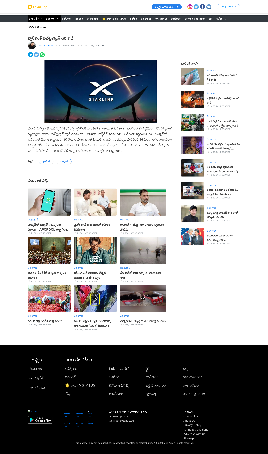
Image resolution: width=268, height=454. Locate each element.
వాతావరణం (191, 385)
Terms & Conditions (195, 429)
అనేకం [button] (219, 18)
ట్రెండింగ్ (70, 377)
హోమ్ (31, 27)
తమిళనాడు (37, 387)
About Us (189, 420)
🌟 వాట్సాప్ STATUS (80, 385)
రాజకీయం (116, 393)
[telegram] (31, 56)
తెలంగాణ (50, 18)
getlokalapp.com (119, 416)
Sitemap (188, 438)
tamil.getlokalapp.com (122, 420)
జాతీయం (152, 377)
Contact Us (190, 416)
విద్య (185, 368)
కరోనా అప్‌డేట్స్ (119, 385)
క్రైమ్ (148, 368)
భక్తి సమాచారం (156, 385)
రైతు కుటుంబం (193, 377)
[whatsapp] (43, 56)
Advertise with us (194, 434)
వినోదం (114, 377)
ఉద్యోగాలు (72, 368)
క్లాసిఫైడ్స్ (151, 393)
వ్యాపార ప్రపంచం (194, 393)
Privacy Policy (192, 425)
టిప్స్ (68, 393)
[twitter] (37, 56)
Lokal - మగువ (119, 368)
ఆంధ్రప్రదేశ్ (34, 18)
